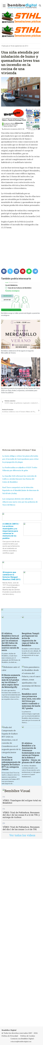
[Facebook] (4, 271)
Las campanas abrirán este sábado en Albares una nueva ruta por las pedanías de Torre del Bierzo (20, 502)
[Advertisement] (21, 933)
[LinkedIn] (16, 271)
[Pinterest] (22, 271)
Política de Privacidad (10, 1036)
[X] (10, 271)
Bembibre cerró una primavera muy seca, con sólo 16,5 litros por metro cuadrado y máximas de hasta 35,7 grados (31, 701)
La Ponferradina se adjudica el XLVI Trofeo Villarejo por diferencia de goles (19, 469)
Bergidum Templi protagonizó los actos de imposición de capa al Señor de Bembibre (30, 639)
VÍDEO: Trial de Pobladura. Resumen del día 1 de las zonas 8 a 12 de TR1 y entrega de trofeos (21, 815)
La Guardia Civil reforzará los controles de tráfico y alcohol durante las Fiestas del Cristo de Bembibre (19, 479)
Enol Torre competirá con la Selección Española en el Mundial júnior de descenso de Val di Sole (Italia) (20, 490)
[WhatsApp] (29, 271)
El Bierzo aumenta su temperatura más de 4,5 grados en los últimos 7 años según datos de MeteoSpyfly (11, 681)
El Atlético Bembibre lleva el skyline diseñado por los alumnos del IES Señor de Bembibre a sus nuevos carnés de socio (10, 641)
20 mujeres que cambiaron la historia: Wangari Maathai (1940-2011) (11, 576)
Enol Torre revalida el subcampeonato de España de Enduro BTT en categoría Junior (11, 763)
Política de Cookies (27, 1036)
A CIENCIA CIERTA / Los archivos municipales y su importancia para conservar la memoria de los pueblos (11, 531)
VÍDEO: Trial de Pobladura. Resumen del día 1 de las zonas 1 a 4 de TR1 (21, 828)
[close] (4, 6)
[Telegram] (35, 271)
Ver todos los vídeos (22, 835)
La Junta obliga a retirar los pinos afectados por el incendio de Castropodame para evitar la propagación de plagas (20, 459)
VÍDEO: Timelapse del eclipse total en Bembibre (22, 801)
